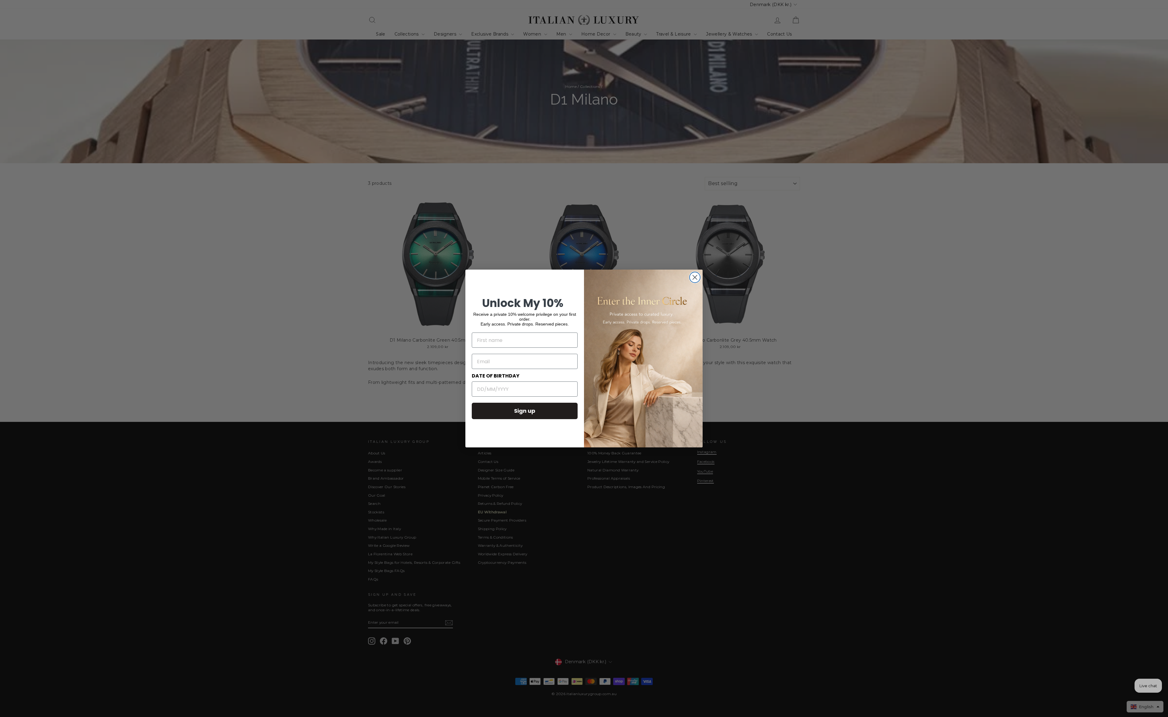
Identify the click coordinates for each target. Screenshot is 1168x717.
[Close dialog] (695, 277)
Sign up (524, 411)
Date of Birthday (496, 375)
